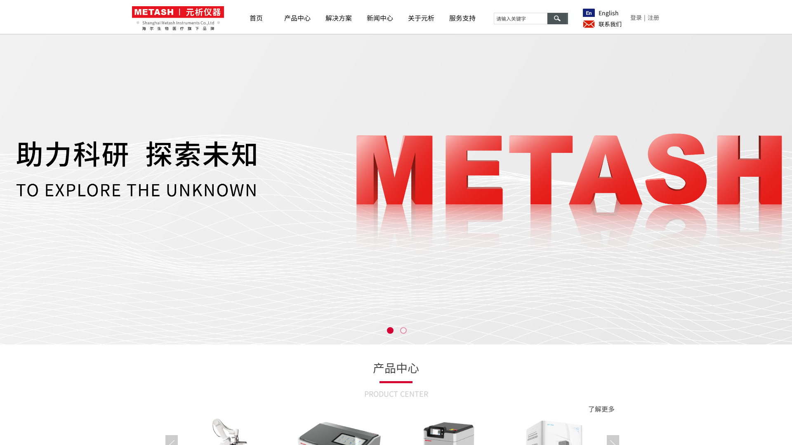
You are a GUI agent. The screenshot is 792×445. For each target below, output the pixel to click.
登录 (636, 17)
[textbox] (520, 18)
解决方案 (338, 18)
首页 (256, 18)
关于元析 (421, 18)
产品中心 (297, 18)
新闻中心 (380, 18)
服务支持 (462, 18)
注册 (653, 17)
